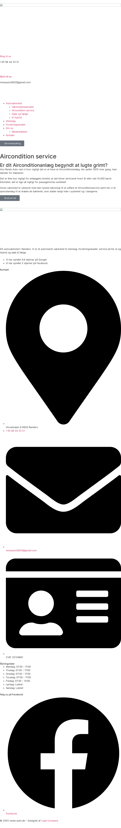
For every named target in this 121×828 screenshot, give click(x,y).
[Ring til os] (3, 50)
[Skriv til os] (3, 69)
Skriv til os (6, 76)
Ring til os (5, 56)
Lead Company (49, 820)
